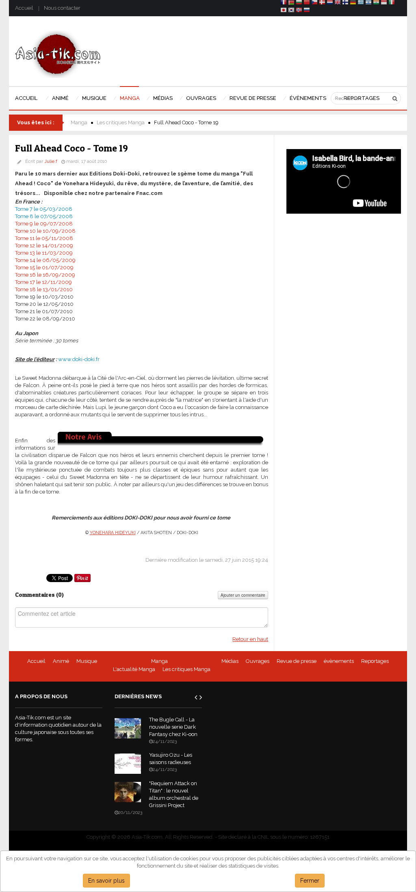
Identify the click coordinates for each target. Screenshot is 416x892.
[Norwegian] (299, 11)
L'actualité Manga (134, 669)
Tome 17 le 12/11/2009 (43, 282)
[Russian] (306, 11)
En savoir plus (106, 880)
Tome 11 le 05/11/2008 (44, 238)
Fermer (309, 880)
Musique (86, 661)
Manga (79, 122)
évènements (339, 661)
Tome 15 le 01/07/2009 (44, 267)
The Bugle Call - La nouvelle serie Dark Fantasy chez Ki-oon (173, 727)
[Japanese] (283, 11)
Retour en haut (250, 639)
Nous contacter (62, 8)
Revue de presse (296, 661)
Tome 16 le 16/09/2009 (45, 275)
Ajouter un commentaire (243, 595)
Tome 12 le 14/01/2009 (44, 245)
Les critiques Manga (121, 122)
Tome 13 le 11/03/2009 (44, 253)
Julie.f (50, 161)
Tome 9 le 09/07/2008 (44, 224)
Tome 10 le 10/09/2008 (45, 231)
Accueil (24, 8)
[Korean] (291, 11)
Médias (229, 661)
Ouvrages (257, 661)
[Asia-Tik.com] (58, 54)
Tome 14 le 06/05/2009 (45, 260)
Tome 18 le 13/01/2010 (44, 289)
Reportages (375, 661)
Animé (61, 661)
